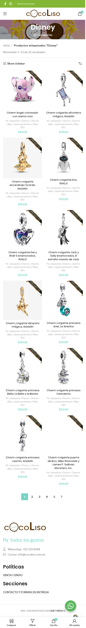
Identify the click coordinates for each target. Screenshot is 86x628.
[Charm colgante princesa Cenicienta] (63, 367)
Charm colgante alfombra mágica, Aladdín (63, 114)
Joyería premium (22, 124)
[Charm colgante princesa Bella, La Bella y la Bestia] (22, 367)
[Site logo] (43, 13)
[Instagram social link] (10, 4)
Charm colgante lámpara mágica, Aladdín (22, 325)
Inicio (6, 45)
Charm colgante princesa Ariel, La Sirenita (63, 324)
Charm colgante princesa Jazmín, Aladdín (22, 459)
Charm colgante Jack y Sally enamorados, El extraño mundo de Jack (63, 256)
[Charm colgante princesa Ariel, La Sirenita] (63, 300)
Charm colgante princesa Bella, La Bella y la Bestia (22, 392)
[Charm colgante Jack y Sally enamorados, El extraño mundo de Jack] (63, 229)
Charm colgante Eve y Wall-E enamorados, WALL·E (22, 256)
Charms (25, 120)
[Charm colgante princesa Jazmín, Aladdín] (22, 434)
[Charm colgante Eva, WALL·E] (63, 157)
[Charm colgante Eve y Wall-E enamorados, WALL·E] (22, 229)
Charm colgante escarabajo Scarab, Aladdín (23, 185)
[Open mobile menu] (5, 14)
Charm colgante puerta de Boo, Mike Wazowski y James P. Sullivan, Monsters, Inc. (63, 463)
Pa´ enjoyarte (13, 120)
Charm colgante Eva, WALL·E (63, 181)
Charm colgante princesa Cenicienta (63, 392)
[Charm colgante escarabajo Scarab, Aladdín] (22, 158)
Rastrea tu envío (26, 3)
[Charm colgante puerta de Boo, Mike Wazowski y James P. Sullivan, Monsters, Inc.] (63, 434)
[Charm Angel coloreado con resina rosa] (22, 90)
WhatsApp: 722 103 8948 (24, 549)
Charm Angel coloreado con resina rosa (22, 114)
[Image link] (25, 527)
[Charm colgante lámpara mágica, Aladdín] (22, 300)
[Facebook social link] (5, 4)
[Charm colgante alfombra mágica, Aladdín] (63, 90)
